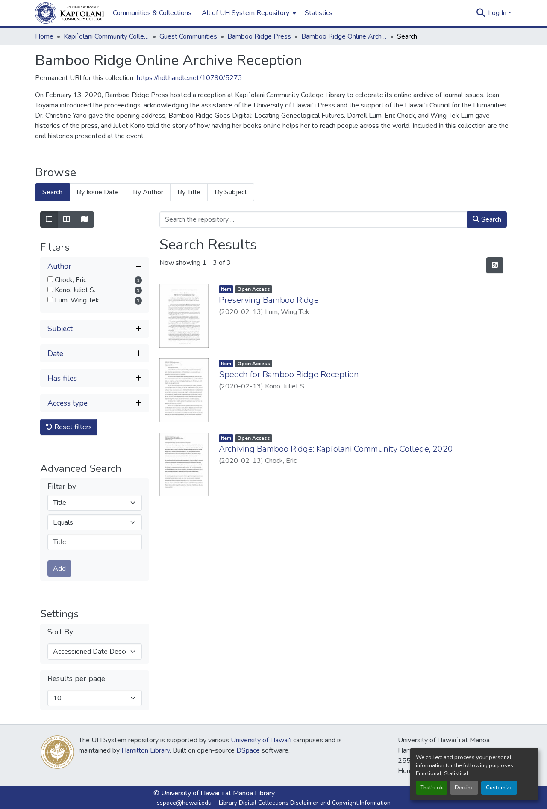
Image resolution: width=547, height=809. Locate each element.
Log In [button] (498, 13)
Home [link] (44, 36)
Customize (499, 787)
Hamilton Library (145, 750)
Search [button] (490, 219)
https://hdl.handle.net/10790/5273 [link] (189, 78)
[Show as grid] (67, 219)
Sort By (60, 632)
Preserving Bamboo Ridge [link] (269, 300)
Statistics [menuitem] (318, 13)
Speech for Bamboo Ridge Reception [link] (289, 374)
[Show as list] (49, 219)
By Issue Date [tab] (97, 192)
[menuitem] (248, 13)
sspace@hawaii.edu (184, 803)
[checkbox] (50, 279)
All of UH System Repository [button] (245, 13)
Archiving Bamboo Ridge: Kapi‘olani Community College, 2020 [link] (336, 449)
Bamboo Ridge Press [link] (259, 36)
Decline (464, 787)
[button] (69, 13)
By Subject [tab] (231, 192)
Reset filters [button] (72, 427)
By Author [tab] (148, 192)
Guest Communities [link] (188, 36)
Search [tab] (52, 192)
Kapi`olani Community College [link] (106, 36)
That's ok (432, 787)
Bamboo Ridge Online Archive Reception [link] (344, 36)
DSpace (248, 750)
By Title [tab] (188, 192)
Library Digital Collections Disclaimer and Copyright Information (305, 803)
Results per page (76, 678)
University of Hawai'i (261, 740)
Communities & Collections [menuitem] (152, 13)
